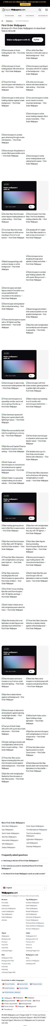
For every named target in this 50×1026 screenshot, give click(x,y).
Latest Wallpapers (8, 911)
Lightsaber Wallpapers (34, 839)
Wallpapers (9, 21)
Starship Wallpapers (33, 846)
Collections (5, 905)
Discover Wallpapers (9, 908)
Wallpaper (30, 998)
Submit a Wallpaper (32, 961)
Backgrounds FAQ (8, 961)
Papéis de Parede (25, 1001)
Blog (27, 958)
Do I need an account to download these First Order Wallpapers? (22, 867)
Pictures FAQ (6, 964)
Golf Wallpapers (31, 914)
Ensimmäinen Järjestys (12, 992)
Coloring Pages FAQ (8, 972)
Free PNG (5, 948)
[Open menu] (46, 9)
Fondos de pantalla (10, 1004)
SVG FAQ (5, 966)
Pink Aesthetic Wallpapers (35, 923)
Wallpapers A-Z (31, 936)
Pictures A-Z (30, 942)
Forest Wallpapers (32, 920)
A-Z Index (5, 902)
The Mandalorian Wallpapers (36, 830)
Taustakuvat (8, 1009)
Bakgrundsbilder (9, 1001)
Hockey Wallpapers (32, 902)
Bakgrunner (32, 1006)
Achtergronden (26, 1004)
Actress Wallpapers (32, 929)
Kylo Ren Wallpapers (9, 837)
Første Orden (23, 988)
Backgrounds (6, 939)
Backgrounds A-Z (32, 939)
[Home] (2, 21)
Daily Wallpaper (7, 917)
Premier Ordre (37, 984)
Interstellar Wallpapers (10, 840)
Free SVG (5, 945)
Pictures (4, 942)
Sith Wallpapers (7, 844)
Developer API (31, 964)
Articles (4, 920)
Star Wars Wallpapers (10, 826)
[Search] (40, 10)
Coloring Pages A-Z (32, 950)
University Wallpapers (33, 917)
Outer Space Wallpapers (35, 826)
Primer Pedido (10, 984)
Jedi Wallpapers (32, 843)
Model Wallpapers (32, 911)
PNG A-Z (29, 948)
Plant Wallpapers (32, 908)
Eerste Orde (23, 984)
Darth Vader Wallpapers (10, 833)
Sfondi (37, 1001)
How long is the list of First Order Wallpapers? (21, 861)
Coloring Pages (7, 950)
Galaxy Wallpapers (8, 847)
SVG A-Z (29, 945)
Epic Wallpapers (7, 830)
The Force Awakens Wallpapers (33, 834)
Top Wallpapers (7, 914)
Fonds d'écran (9, 1006)
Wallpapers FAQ (7, 958)
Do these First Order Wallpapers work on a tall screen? (24, 874)
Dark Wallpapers (31, 905)
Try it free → (25, 4)
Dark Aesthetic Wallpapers (35, 926)
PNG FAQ (5, 969)
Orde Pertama (9, 988)
